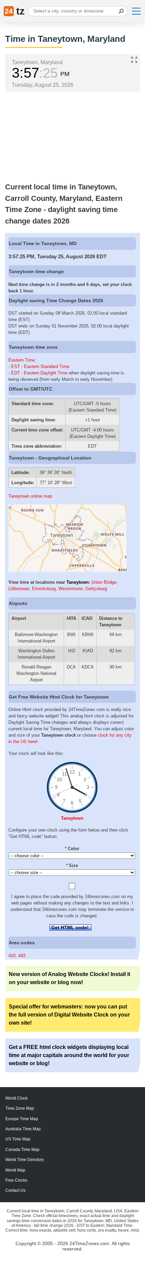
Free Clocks (16, 1180)
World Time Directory (24, 1159)
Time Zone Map (19, 1108)
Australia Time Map (23, 1129)
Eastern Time (21, 360)
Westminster (70, 588)
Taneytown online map (30, 496)
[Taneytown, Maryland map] (67, 570)
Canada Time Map (22, 1149)
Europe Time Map (21, 1118)
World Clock (16, 1098)
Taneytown (77, 582)
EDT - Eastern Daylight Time (39, 372)
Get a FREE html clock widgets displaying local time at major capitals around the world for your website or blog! (69, 1055)
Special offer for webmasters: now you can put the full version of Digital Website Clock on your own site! (69, 1015)
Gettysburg (96, 588)
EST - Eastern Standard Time (40, 366)
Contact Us (15, 1190)
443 (21, 955)
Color (72, 848)
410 (12, 955)
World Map (15, 1170)
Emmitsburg (44, 588)
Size (72, 865)
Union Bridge (103, 582)
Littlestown (18, 588)
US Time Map (17, 1139)
